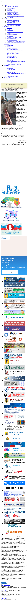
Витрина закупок (8, 77)
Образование (10, 45)
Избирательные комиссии (13, 25)
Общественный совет (12, 52)
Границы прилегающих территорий (16, 41)
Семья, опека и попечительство (15, 50)
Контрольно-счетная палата (14, 24)
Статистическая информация (14, 14)
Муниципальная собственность (15, 32)
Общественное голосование (14, 74)
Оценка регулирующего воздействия (16, 42)
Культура (9, 46)
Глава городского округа (13, 20)
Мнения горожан (11, 72)
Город (5, 5)
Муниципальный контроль (13, 54)
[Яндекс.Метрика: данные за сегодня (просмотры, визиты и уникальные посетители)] (5, 585)
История (9, 9)
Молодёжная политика (12, 49)
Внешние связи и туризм (13, 53)
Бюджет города (10, 36)
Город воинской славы (12, 12)
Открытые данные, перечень (14, 64)
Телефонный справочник (13, 66)
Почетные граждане (12, 13)
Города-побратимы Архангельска (15, 16)
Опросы (6, 70)
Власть (5, 18)
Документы (6, 58)
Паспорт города (11, 8)
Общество (6, 44)
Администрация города (13, 21)
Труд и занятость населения (14, 37)
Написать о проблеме (10, 272)
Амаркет (6, 78)
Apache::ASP (4, 598)
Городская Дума (11, 22)
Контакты (6, 65)
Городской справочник (12, 6)
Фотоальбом (10, 17)
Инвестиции (10, 30)
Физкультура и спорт (12, 48)
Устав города (10, 60)
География (9, 10)
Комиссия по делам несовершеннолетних (12, 56)
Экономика (6, 26)
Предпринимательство (12, 34)
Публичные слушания (12, 76)
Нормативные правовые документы (16, 61)
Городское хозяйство (12, 38)
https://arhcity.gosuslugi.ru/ (17, 89)
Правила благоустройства (13, 62)
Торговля (9, 33)
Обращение (3, 590)
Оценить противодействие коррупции (16, 73)
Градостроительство (12, 40)
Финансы (9, 29)
